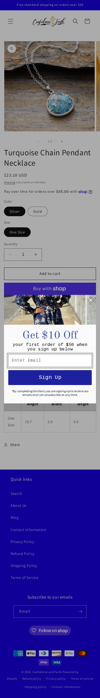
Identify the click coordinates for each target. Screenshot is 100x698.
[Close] (90, 300)
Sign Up (50, 377)
